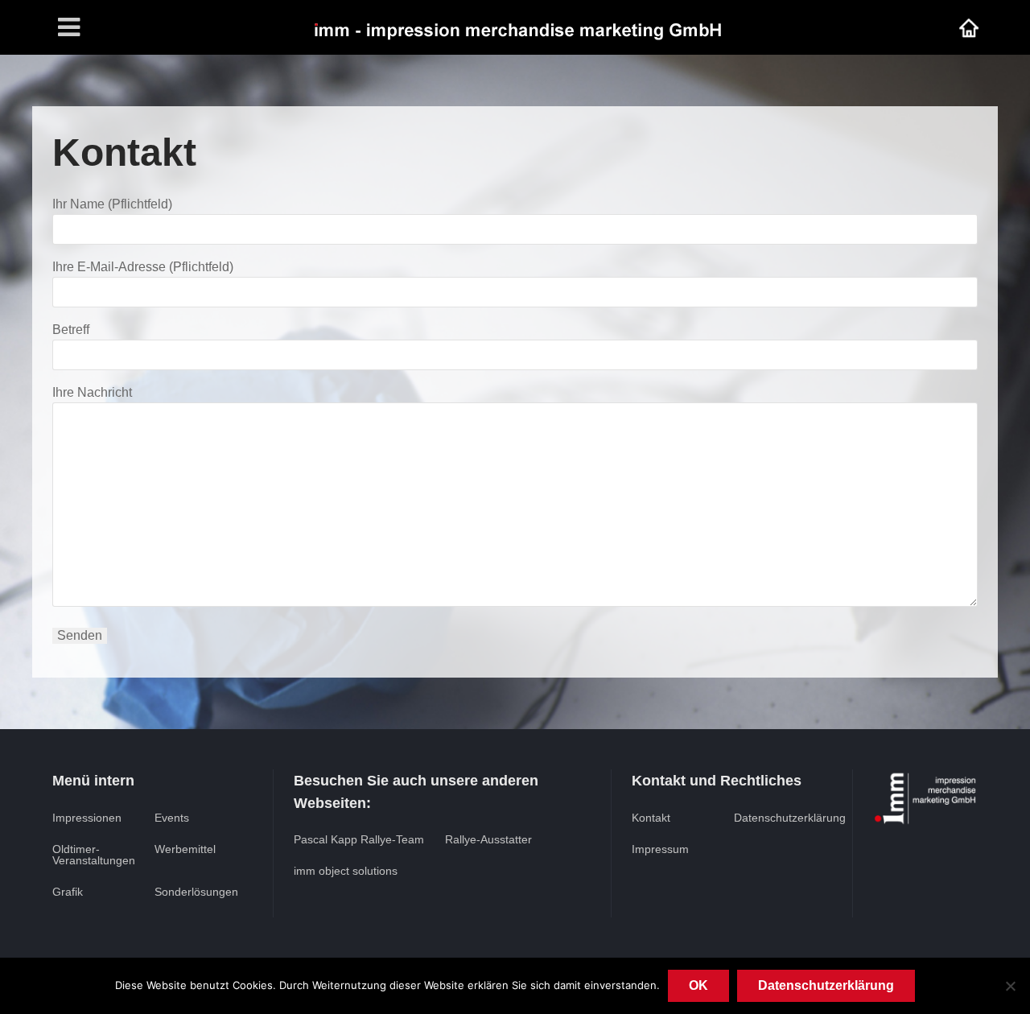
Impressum (660, 849)
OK (698, 985)
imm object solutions (346, 870)
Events (171, 817)
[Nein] (1010, 986)
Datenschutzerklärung (790, 817)
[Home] (969, 27)
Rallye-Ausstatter (488, 839)
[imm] (517, 27)
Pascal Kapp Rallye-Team (359, 839)
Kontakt (651, 817)
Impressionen (87, 817)
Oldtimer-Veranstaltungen (93, 855)
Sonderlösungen (196, 891)
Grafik (67, 891)
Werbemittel (185, 849)
